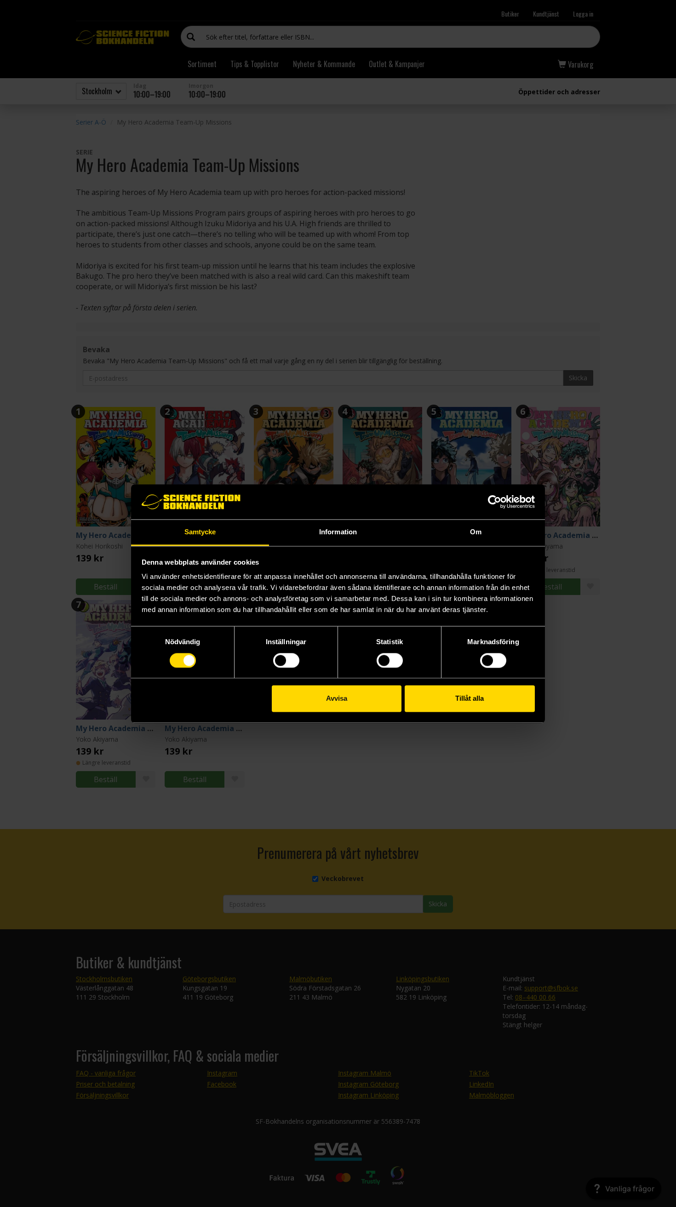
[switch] (286, 660)
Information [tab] (338, 532)
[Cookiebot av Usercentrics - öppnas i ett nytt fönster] (494, 502)
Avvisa (336, 699)
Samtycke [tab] (200, 532)
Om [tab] (475, 532)
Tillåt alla (469, 699)
